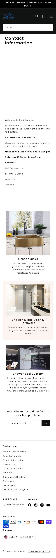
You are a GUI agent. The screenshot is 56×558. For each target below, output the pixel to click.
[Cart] (44, 16)
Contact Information (13, 460)
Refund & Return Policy (14, 451)
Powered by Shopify (39, 551)
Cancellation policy (13, 456)
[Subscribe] (46, 423)
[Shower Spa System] (28, 357)
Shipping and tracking (14, 477)
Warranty (7, 472)
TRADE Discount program (15, 489)
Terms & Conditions (13, 468)
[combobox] (28, 27)
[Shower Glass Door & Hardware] (28, 300)
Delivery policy (10, 485)
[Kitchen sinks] (28, 233)
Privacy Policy (10, 464)
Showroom (8, 481)
